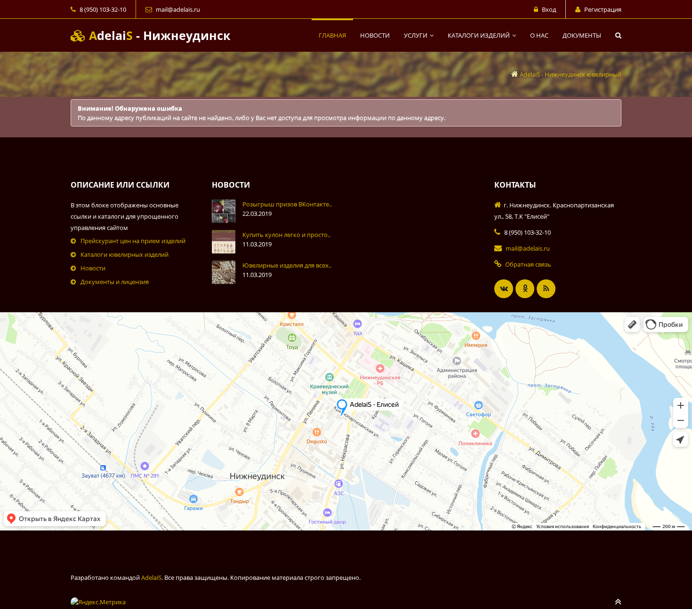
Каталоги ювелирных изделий (124, 254)
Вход (549, 9)
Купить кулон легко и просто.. (286, 234)
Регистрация (602, 9)
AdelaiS (151, 577)
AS (158, 35)
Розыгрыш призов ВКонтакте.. (287, 204)
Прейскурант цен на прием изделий (132, 241)
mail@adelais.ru (178, 9)
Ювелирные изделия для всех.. (286, 265)
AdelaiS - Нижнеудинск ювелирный (570, 74)
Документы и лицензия (114, 281)
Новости (92, 268)
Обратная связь (528, 264)
